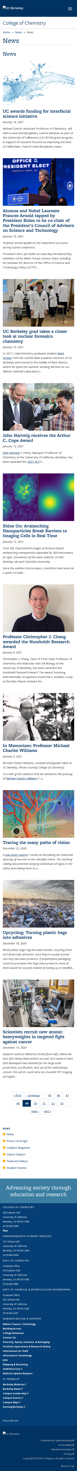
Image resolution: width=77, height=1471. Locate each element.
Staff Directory (13, 1369)
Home (6, 32)
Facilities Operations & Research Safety (27, 1346)
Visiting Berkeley (14, 1406)
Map (5, 1230)
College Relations (13, 1333)
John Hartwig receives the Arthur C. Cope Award (36, 437)
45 (51, 1096)
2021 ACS (34, 462)
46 (60, 1096)
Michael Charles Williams (22, 778)
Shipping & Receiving (15, 1364)
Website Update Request (18, 1373)
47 (68, 1096)
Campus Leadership (16, 1393)
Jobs (5, 1360)
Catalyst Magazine (18, 1147)
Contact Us (9, 1337)
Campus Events (13, 1397)
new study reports (17, 855)
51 (45, 1104)
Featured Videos (17, 1161)
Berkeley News (13, 1389)
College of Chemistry (24, 23)
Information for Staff (15, 1351)
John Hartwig (12, 453)
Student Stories (17, 1168)
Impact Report (16, 1154)
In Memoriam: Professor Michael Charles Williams (36, 748)
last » (49, 1111)
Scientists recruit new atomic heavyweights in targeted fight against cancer (33, 1036)
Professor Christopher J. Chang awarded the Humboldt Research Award (36, 641)
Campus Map (11, 1402)
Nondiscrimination (62, 1449)
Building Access (12, 1328)
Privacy (69, 1454)
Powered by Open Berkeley (57, 1440)
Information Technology (17, 1355)
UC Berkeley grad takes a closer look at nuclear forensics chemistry (35, 336)
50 (37, 1104)
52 (54, 1104)
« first (19, 1095)
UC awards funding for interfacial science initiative (37, 113)
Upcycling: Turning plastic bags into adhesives (35, 934)
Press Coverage (17, 1141)
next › (36, 1111)
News (18, 32)
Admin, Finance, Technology (19, 1324)
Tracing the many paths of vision (36, 842)
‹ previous (34, 1095)
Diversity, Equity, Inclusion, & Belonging (26, 1342)
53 (63, 1104)
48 (19, 1104)
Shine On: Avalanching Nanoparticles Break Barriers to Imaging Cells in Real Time (35, 531)
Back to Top (67, 1466)
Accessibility (66, 1445)
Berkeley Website (14, 1384)
